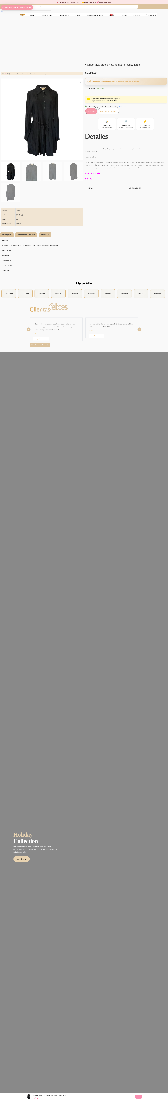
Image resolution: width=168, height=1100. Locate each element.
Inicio (2, 74)
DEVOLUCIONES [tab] (135, 188)
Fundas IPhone (64, 15)
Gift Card (124, 15)
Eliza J (18, 210)
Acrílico (18, 223)
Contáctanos (152, 15)
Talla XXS (25, 293)
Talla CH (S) (19, 215)
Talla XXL (124, 293)
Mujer (22, 15)
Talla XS (42, 293)
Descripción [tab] (6, 234)
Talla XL (108, 293)
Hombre (32, 15)
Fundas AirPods (47, 15)
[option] (56, 328)
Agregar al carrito (108, 111)
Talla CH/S (58, 293)
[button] (80, 81)
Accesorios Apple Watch (95, 15)
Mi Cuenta (136, 15)
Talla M (75, 293)
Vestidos (16, 74)
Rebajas (111, 15)
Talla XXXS (8, 293)
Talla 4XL (157, 293)
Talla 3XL (141, 293)
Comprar (91, 111)
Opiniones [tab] (45, 234)
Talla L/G (91, 293)
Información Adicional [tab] (26, 234)
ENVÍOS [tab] (90, 188)
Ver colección (21, 859)
